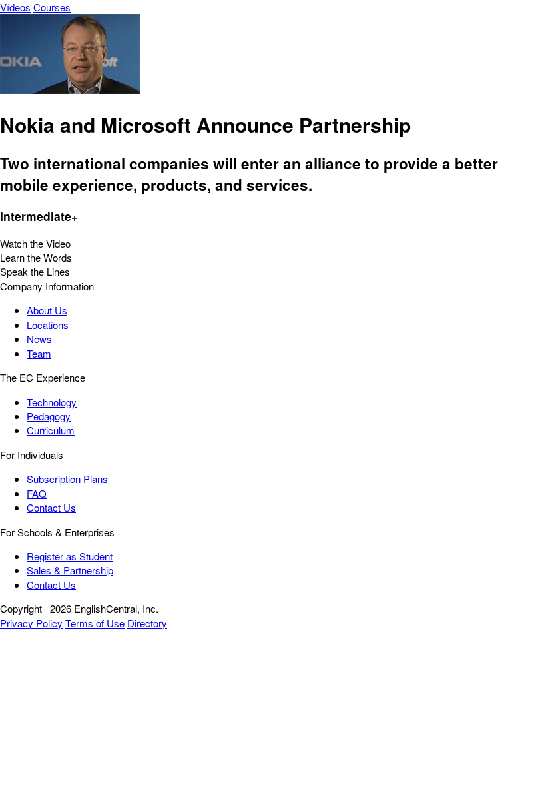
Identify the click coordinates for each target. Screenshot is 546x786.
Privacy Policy (31, 623)
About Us (47, 310)
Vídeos (15, 7)
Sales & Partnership (70, 570)
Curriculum (51, 430)
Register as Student (70, 556)
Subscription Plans (67, 479)
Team (39, 353)
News (39, 339)
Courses (52, 7)
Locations (48, 325)
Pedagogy (49, 416)
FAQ (37, 493)
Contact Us (51, 507)
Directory (147, 623)
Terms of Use (95, 623)
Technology (52, 402)
